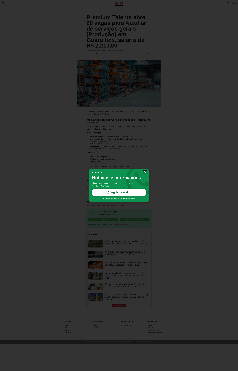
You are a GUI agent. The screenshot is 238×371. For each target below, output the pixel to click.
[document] (119, 185)
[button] (145, 172)
